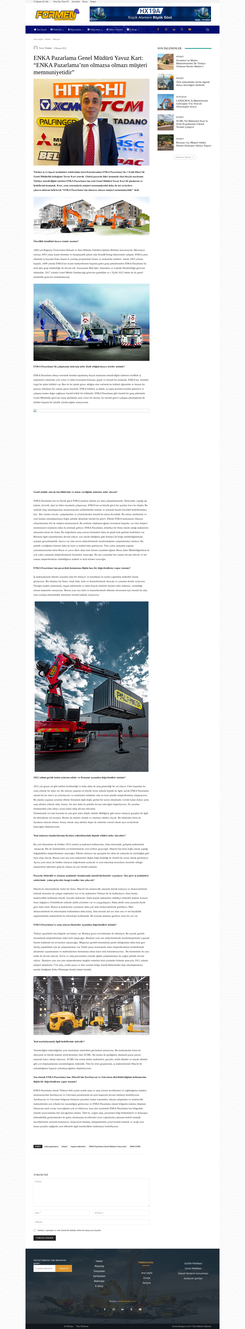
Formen (48, 48)
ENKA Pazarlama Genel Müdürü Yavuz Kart (107, 1146)
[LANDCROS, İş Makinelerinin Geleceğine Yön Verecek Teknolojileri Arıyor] (166, 102)
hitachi (64, 1146)
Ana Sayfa (38, 39)
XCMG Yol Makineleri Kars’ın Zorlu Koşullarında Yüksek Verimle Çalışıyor (192, 124)
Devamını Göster (183, 157)
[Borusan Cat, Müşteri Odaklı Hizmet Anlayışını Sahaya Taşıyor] (166, 142)
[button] (208, 30)
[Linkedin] (174, 29)
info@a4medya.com (127, 1301)
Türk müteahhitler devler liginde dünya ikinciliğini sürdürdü (193, 83)
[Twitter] (182, 29)
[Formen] (36, 48)
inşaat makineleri (78, 1146)
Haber (48, 39)
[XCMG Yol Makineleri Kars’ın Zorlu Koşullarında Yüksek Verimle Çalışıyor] (166, 122)
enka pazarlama (51, 1146)
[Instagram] (166, 29)
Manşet (56, 39)
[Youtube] (190, 29)
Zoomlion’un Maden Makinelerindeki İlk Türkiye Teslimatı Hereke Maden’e (191, 63)
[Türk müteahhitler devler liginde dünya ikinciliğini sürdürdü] (166, 82)
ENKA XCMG (135, 1146)
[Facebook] (158, 29)
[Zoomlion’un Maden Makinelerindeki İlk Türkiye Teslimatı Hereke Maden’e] (166, 62)
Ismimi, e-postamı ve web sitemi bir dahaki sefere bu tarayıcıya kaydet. (69, 1230)
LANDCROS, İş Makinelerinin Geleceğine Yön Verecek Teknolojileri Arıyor (192, 103)
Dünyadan (181, 97)
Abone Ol (64, 1268)
